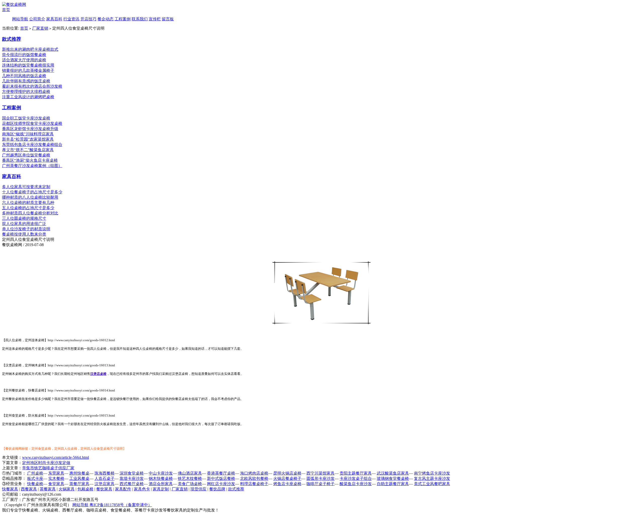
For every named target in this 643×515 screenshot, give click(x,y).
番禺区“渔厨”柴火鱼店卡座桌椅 (30, 160)
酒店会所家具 (161, 484)
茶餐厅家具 (79, 484)
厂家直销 (40, 28)
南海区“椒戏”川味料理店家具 (28, 134)
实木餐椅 (56, 478)
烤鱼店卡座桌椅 (287, 484)
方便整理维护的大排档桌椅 (26, 91)
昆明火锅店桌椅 (287, 473)
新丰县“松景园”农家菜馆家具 (28, 139)
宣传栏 (155, 19)
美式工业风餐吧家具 (432, 484)
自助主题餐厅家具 (393, 484)
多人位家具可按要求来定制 (26, 187)
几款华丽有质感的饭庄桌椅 (26, 81)
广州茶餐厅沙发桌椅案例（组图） (32, 165)
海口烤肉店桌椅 (254, 473)
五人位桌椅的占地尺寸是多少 (28, 208)
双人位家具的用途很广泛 (24, 223)
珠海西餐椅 (104, 473)
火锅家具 (67, 489)
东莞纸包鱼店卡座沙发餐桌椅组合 (32, 144)
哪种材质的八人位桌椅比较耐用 (30, 197)
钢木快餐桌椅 (161, 478)
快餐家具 (10, 489)
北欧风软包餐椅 (254, 478)
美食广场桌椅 (190, 484)
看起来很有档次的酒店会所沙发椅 (32, 86)
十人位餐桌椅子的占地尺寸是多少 (32, 192)
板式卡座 (35, 478)
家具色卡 (142, 489)
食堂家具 (56, 484)
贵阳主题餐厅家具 (356, 473)
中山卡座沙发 (161, 473)
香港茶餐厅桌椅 (221, 473)
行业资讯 (71, 19)
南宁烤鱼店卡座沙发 (432, 473)
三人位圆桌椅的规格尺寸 (24, 218)
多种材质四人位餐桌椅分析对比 (30, 213)
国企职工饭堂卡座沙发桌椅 (26, 118)
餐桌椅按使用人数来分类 (24, 234)
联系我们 (140, 19)
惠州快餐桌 (79, 473)
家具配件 (123, 489)
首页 (6, 10)
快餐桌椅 (35, 484)
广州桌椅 (35, 473)
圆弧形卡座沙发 (320, 478)
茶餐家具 (48, 489)
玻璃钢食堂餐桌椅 (393, 478)
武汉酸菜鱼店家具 (393, 473)
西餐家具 (29, 489)
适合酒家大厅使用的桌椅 (24, 60)
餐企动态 (105, 19)
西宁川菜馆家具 (320, 473)
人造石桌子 (104, 478)
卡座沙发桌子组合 (356, 478)
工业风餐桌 (79, 478)
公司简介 (37, 19)
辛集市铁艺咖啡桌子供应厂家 (48, 468)
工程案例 (123, 19)
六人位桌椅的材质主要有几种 (28, 202)
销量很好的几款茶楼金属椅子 (28, 70)
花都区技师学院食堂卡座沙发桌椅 (32, 123)
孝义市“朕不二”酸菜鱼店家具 (28, 150)
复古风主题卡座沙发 (432, 478)
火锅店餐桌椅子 (287, 478)
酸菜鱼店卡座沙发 (356, 484)
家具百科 (54, 19)
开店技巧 (88, 19)
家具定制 (161, 489)
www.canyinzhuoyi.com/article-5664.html (55, 457)
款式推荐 (11, 39)
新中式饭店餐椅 (221, 478)
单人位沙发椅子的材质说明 (26, 229)
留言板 (168, 19)
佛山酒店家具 (190, 473)
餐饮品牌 (217, 489)
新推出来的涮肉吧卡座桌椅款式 (30, 49)
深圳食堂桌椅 (132, 473)
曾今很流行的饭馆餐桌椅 (24, 54)
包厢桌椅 (85, 489)
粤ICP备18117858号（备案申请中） (120, 505)
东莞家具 (56, 473)
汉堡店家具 (104, 484)
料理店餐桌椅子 (254, 484)
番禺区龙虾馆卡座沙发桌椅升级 (30, 129)
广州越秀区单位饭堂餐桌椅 (26, 155)
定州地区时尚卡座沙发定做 (46, 463)
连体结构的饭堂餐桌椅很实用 (28, 65)
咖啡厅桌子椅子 (320, 484)
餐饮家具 (104, 489)
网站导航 (20, 19)
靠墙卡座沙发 (132, 478)
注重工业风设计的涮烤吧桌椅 (28, 97)
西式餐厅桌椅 (132, 484)
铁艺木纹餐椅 (190, 478)
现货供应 (198, 489)
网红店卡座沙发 (221, 484)
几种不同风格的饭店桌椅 (24, 76)
